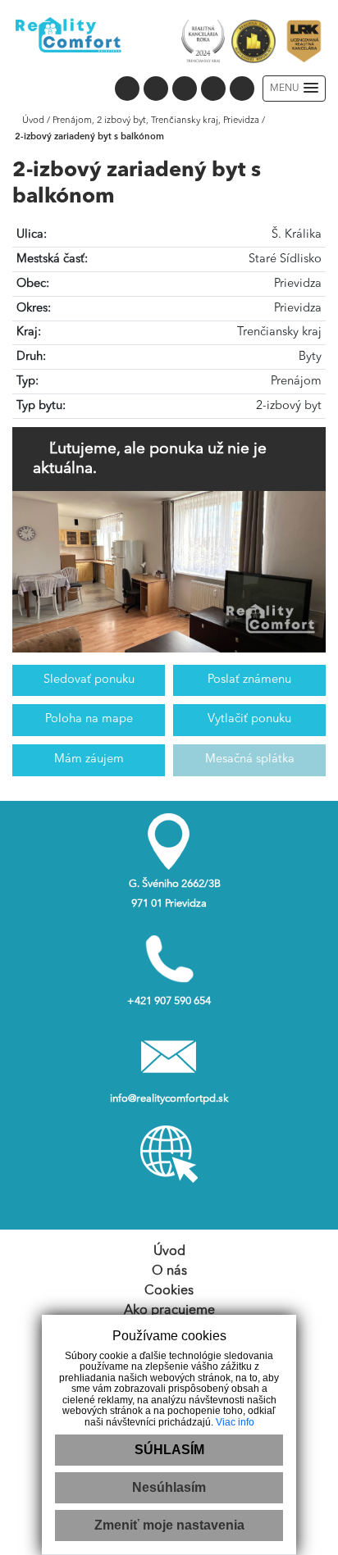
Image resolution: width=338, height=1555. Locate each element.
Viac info (235, 1422)
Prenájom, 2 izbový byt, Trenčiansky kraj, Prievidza (157, 120)
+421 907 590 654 (169, 1001)
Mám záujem (89, 759)
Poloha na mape (89, 719)
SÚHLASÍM (169, 1450)
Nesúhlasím (169, 1487)
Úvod (32, 120)
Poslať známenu (249, 680)
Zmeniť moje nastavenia (169, 1525)
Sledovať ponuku (89, 680)
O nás (169, 1271)
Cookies (169, 1291)
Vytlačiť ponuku (249, 719)
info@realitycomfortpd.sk (169, 1099)
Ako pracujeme (169, 1310)
